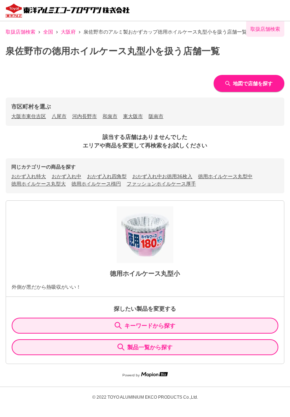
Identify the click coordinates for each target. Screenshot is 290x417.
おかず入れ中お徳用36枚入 (162, 176)
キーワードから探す (149, 326)
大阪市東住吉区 (28, 116)
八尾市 (59, 116)
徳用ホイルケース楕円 (96, 184)
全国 (48, 32)
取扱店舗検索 (20, 32)
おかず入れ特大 (28, 176)
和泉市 (110, 116)
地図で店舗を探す (253, 83)
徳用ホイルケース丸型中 (225, 176)
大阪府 (68, 32)
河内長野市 (84, 116)
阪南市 (156, 116)
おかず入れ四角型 (107, 176)
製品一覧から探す (150, 347)
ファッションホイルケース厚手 (161, 184)
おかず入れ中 (66, 176)
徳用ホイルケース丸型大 (38, 184)
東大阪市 (133, 116)
